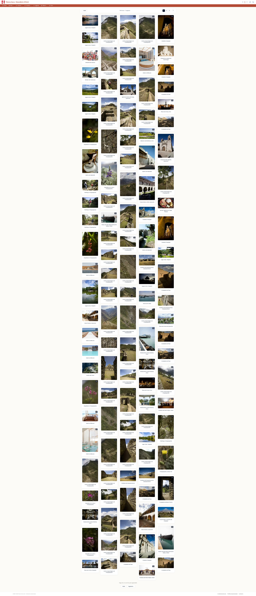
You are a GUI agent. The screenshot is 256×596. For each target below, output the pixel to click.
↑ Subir (84, 10)
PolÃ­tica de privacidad (232, 594)
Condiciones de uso (221, 594)
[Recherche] (250, 2)
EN (242, 2)
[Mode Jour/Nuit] (253, 2)
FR (247, 2)
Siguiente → (131, 586)
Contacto (241, 594)
